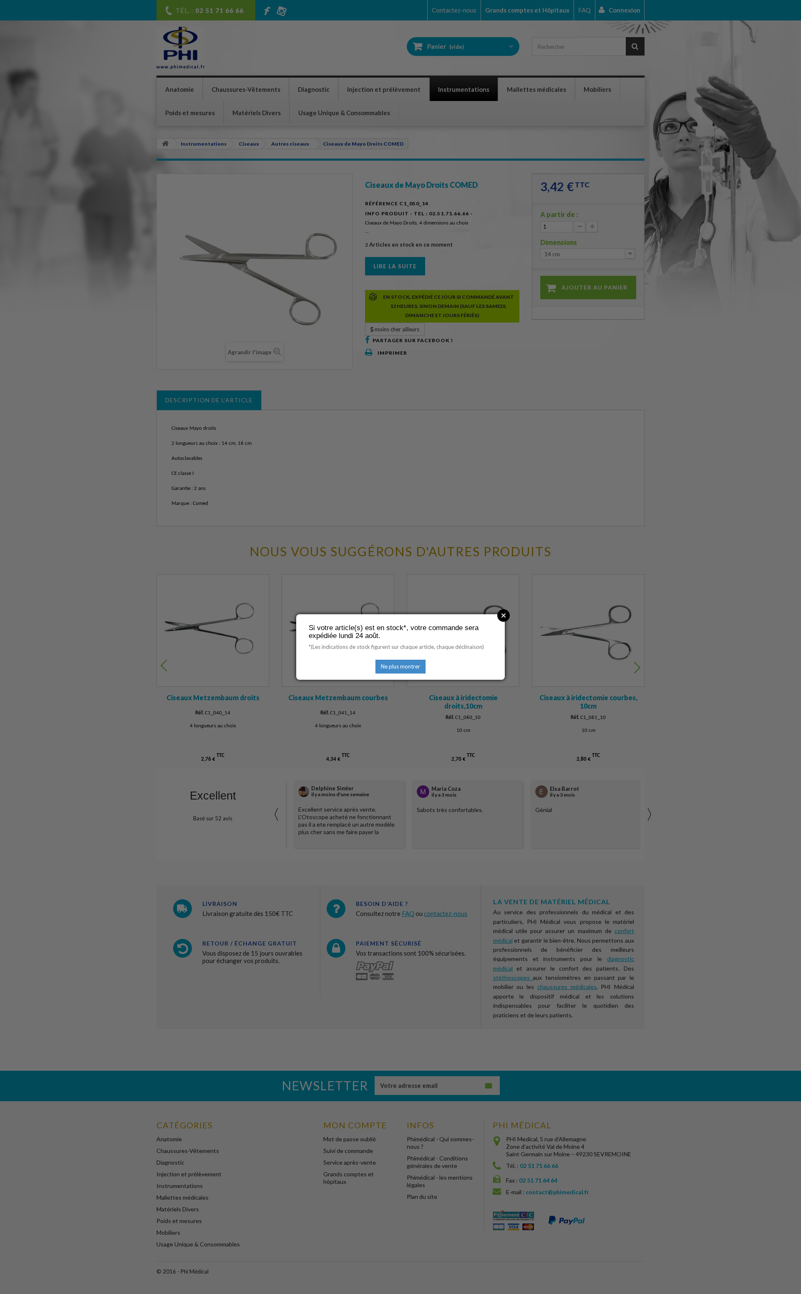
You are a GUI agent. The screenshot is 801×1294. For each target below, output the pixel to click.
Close (503, 615)
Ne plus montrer (400, 666)
